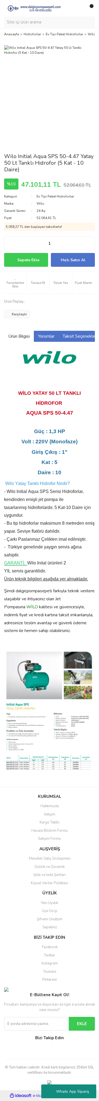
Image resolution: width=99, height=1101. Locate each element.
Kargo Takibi (49, 822)
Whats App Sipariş (72, 1091)
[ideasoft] (21, 1095)
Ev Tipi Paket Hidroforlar (55, 196)
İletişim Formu (49, 838)
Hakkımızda (49, 806)
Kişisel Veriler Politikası (49, 883)
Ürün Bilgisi (19, 336)
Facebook (49, 947)
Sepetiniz (49, 927)
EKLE (82, 1024)
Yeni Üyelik (49, 902)
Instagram (50, 963)
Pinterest (49, 979)
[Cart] (89, 8)
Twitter (49, 955)
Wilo (40, 203)
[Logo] (37, 8)
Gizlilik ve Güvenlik (49, 866)
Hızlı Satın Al (73, 260)
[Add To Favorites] (15, 282)
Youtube (49, 971)
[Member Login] (78, 8)
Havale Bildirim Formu (49, 830)
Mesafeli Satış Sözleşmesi (49, 858)
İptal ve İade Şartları (50, 874)
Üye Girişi (49, 910)
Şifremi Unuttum (49, 919)
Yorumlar (46, 336)
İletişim (49, 814)
